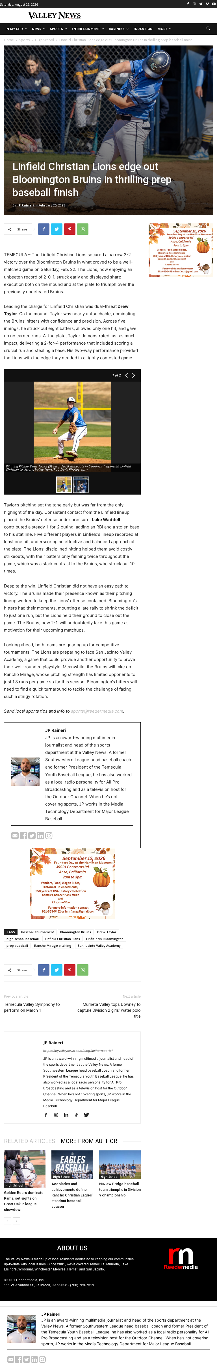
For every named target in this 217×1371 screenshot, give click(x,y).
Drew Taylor (106, 932)
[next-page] (16, 1220)
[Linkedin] (68, 1115)
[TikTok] (78, 1115)
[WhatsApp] (82, 229)
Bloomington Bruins (75, 932)
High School (44, 40)
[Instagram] (194, 4)
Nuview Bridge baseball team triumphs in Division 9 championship (120, 1189)
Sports (24, 40)
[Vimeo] (207, 4)
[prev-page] (7, 1220)
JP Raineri (26, 205)
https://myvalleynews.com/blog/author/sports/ (78, 1051)
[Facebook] (188, 4)
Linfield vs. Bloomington (104, 939)
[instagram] (49, 837)
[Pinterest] (69, 229)
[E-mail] (15, 837)
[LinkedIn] (41, 837)
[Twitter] (201, 4)
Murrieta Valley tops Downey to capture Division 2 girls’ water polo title (109, 1010)
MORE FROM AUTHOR (89, 1141)
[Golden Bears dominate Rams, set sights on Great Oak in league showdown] (24, 1169)
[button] (208, 29)
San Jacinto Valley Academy (99, 945)
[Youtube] (214, 4)
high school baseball (22, 939)
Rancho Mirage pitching (52, 945)
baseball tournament (37, 932)
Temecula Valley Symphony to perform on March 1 (32, 1007)
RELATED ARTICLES (29, 1141)
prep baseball (17, 945)
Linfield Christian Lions (62, 939)
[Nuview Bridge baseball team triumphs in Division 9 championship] (120, 1164)
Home (9, 40)
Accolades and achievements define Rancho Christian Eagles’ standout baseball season (72, 1195)
